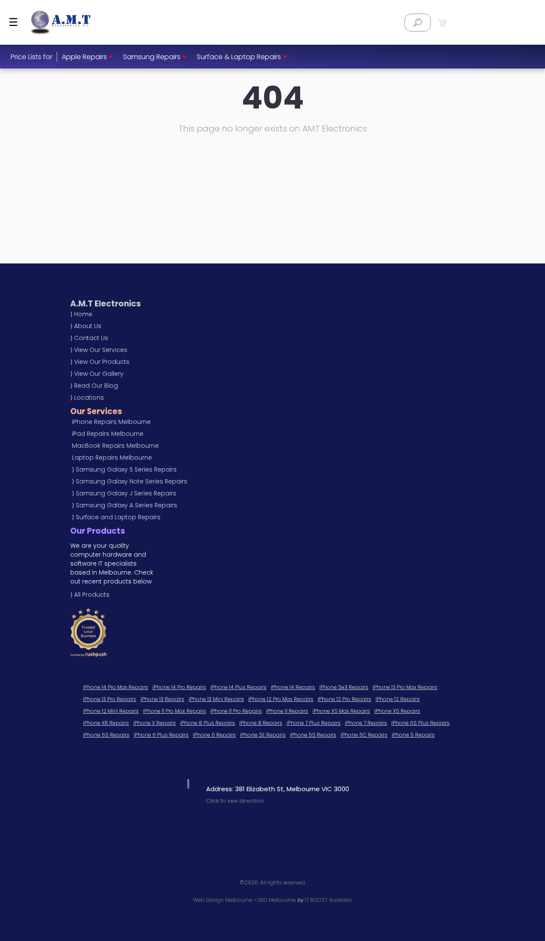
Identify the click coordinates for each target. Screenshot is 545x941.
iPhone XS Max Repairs (341, 711)
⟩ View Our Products (99, 362)
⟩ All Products (89, 594)
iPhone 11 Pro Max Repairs (174, 711)
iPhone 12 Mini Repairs (111, 711)
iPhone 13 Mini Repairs (216, 699)
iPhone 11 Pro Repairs (236, 711)
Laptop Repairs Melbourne (112, 457)
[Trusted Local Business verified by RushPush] (208, 632)
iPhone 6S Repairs (106, 734)
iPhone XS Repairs (397, 711)
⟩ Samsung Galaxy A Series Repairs (124, 505)
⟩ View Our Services (98, 350)
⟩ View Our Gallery (96, 373)
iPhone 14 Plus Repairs (238, 687)
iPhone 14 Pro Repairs (179, 687)
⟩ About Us (85, 326)
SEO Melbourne (277, 900)
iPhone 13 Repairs (162, 699)
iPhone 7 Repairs (366, 722)
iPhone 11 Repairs (287, 711)
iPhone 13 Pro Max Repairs (405, 687)
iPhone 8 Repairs (260, 722)
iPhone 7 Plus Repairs (314, 722)
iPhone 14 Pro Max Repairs (115, 687)
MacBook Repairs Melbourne (115, 445)
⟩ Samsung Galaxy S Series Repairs (124, 469)
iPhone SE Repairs (263, 734)
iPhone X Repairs (154, 722)
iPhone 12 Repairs (398, 699)
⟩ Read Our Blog (94, 385)
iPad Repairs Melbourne (107, 433)
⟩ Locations (87, 397)
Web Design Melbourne (222, 900)
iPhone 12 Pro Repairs (344, 699)
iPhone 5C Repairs (364, 734)
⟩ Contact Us (89, 338)
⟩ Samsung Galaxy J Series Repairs (124, 493)
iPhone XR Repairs (106, 722)
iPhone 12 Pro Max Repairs (280, 699)
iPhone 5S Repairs (313, 734)
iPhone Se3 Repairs (343, 687)
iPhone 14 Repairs (293, 687)
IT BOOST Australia (328, 900)
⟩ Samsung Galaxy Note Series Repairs (129, 481)
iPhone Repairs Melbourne (111, 422)
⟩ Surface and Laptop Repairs (116, 517)
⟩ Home (81, 314)
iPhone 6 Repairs (214, 734)
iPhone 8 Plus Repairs (207, 722)
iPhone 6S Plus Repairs (420, 722)
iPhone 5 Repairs (413, 734)
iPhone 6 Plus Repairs (161, 734)
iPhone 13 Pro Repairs (109, 699)
